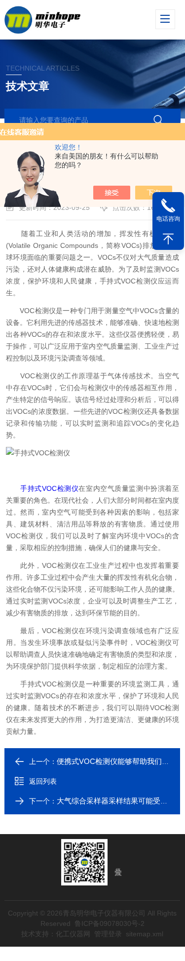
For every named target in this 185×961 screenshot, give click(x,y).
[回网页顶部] (168, 239)
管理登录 (108, 934)
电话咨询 (168, 218)
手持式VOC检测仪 (49, 488)
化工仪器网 (73, 934)
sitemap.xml (145, 934)
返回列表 (43, 781)
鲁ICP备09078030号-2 (109, 923)
